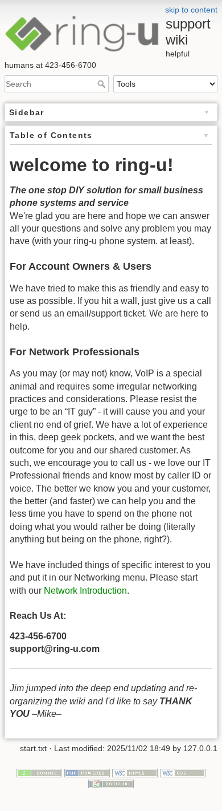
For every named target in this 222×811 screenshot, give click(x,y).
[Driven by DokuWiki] (111, 783)
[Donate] (39, 772)
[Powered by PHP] (87, 772)
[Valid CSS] (182, 772)
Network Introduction (85, 590)
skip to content (191, 9)
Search (102, 84)
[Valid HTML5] (135, 772)
